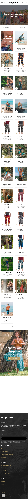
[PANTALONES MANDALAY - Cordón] (21, 83)
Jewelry (3, 492)
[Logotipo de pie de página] (7, 417)
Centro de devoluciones (7, 454)
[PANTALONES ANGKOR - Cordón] (7, 83)
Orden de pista (4, 451)
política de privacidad (6, 465)
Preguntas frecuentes (6, 449)
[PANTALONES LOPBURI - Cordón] (7, 106)
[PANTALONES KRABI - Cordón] (7, 128)
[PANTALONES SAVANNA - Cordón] (21, 60)
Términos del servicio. (16, 442)
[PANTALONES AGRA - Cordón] (21, 38)
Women (3, 481)
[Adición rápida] (16, 43)
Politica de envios (5, 470)
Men (2, 484)
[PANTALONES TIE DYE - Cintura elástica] (21, 286)
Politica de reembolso (6, 468)
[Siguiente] (21, 326)
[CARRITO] (25, 2)
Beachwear (4, 489)
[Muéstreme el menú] (2, 2)
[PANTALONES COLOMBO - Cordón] (7, 60)
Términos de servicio (6, 473)
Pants (2, 487)
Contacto (3, 457)
